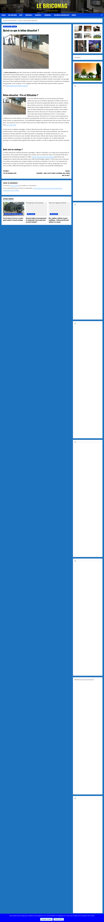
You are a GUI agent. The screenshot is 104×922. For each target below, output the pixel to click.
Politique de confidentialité (61, 15)
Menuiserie (38, 15)
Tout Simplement (12, 15)
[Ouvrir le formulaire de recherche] (101, 15)
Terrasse (14, 26)
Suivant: (53, 173)
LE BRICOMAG (52, 6)
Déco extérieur (7, 26)
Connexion (77, 57)
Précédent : (9, 172)
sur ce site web (11, 125)
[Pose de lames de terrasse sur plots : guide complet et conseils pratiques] (13, 209)
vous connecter (14, 185)
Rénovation (47, 15)
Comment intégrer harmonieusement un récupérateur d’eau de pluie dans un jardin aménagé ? (36, 220)
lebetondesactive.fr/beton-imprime (17, 86)
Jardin (14, 214)
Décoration (28, 15)
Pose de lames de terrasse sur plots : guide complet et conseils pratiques (13, 219)
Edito (20, 15)
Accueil (4, 15)
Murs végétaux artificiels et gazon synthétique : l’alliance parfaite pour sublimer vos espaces (59, 220)
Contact (74, 15)
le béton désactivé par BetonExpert (43, 157)
